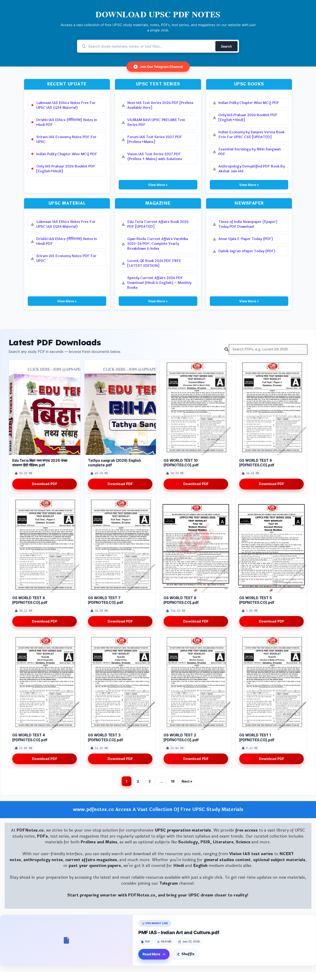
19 (173, 781)
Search (226, 46)
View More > (158, 185)
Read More (151, 954)
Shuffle (188, 954)
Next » (187, 781)
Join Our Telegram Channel (159, 67)
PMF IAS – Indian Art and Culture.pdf (178, 932)
